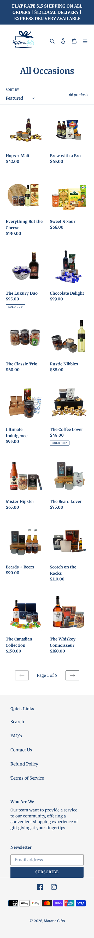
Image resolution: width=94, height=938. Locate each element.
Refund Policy (24, 764)
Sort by (12, 90)
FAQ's (16, 735)
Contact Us (21, 749)
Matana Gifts (54, 921)
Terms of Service (27, 778)
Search (17, 721)
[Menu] (85, 40)
